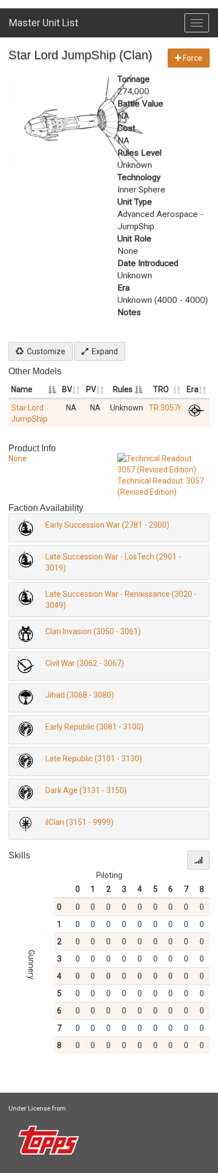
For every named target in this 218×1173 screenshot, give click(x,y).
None (17, 458)
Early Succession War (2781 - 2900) (107, 524)
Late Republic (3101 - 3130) (93, 758)
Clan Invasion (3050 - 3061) (93, 631)
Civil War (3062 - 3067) (84, 663)
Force (191, 58)
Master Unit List (43, 22)
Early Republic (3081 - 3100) (94, 726)
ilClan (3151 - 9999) (79, 822)
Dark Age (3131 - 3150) (86, 790)
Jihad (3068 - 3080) (79, 695)
